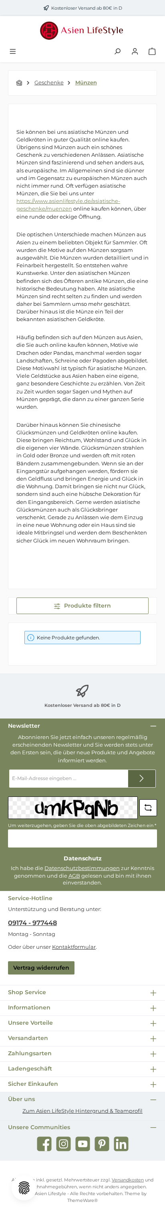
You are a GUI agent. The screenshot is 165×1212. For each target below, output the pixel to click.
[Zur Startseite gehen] (82, 30)
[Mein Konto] (135, 51)
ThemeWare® (82, 1200)
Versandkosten (128, 1180)
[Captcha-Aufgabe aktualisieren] (148, 807)
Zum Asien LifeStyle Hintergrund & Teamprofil (82, 1111)
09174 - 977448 (32, 923)
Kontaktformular (74, 947)
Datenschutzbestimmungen (82, 868)
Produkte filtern (86, 605)
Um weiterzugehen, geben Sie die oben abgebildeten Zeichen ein (82, 825)
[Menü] (13, 51)
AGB (74, 876)
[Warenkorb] (152, 51)
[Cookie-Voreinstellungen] (24, 1188)
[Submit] (142, 779)
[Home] (19, 83)
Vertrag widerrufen (41, 967)
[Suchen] (117, 51)
